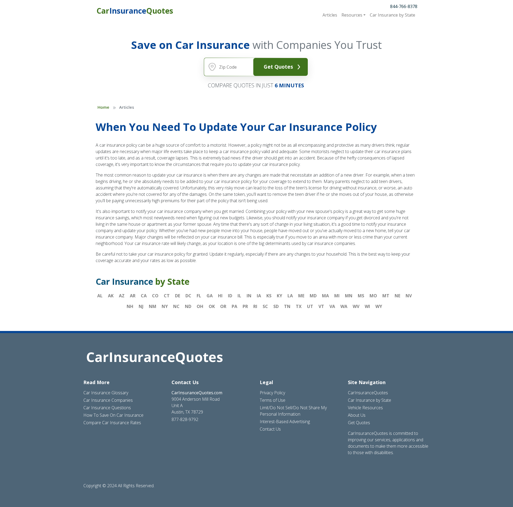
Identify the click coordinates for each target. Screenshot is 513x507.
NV (409, 296)
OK (212, 306)
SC (265, 306)
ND (188, 306)
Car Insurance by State (369, 400)
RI (255, 306)
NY (165, 306)
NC (176, 306)
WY (378, 306)
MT (385, 296)
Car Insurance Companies (108, 400)
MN (348, 296)
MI (337, 296)
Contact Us (270, 429)
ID (230, 296)
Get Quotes (278, 66)
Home (103, 107)
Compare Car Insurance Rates (112, 423)
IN (249, 296)
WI (367, 306)
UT (310, 306)
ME (301, 296)
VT (321, 306)
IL (239, 296)
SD (276, 306)
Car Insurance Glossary (105, 393)
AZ (122, 296)
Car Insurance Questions (107, 408)
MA (325, 296)
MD (313, 296)
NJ (141, 306)
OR (223, 306)
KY (279, 296)
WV (356, 306)
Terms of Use (272, 400)
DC (188, 296)
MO (373, 296)
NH (130, 306)
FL (199, 296)
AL (100, 296)
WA (343, 306)
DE (177, 296)
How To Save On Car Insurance (113, 415)
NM (152, 306)
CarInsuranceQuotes (368, 393)
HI (220, 296)
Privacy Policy (272, 393)
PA (234, 306)
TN (287, 306)
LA (290, 296)
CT (167, 296)
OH (200, 306)
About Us (357, 415)
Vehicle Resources (365, 408)
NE (397, 296)
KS (268, 296)
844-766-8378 (403, 6)
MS (361, 296)
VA (332, 306)
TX (299, 306)
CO (155, 296)
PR (245, 306)
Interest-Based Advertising (285, 421)
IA (259, 296)
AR (132, 296)
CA (144, 296)
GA (210, 296)
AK (111, 296)
